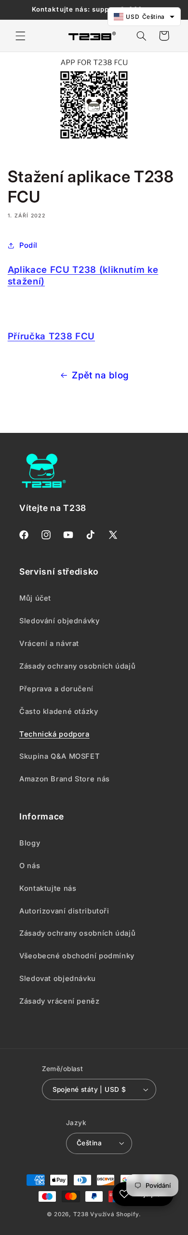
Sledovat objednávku (57, 978)
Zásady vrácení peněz (59, 1001)
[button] (20, 36)
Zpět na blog (100, 375)
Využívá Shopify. (115, 1214)
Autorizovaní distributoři (64, 911)
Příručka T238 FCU (51, 336)
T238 (81, 1214)
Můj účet (35, 598)
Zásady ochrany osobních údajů (77, 933)
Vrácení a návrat (49, 643)
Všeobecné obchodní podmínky (76, 956)
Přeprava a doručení (56, 689)
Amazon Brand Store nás (64, 779)
